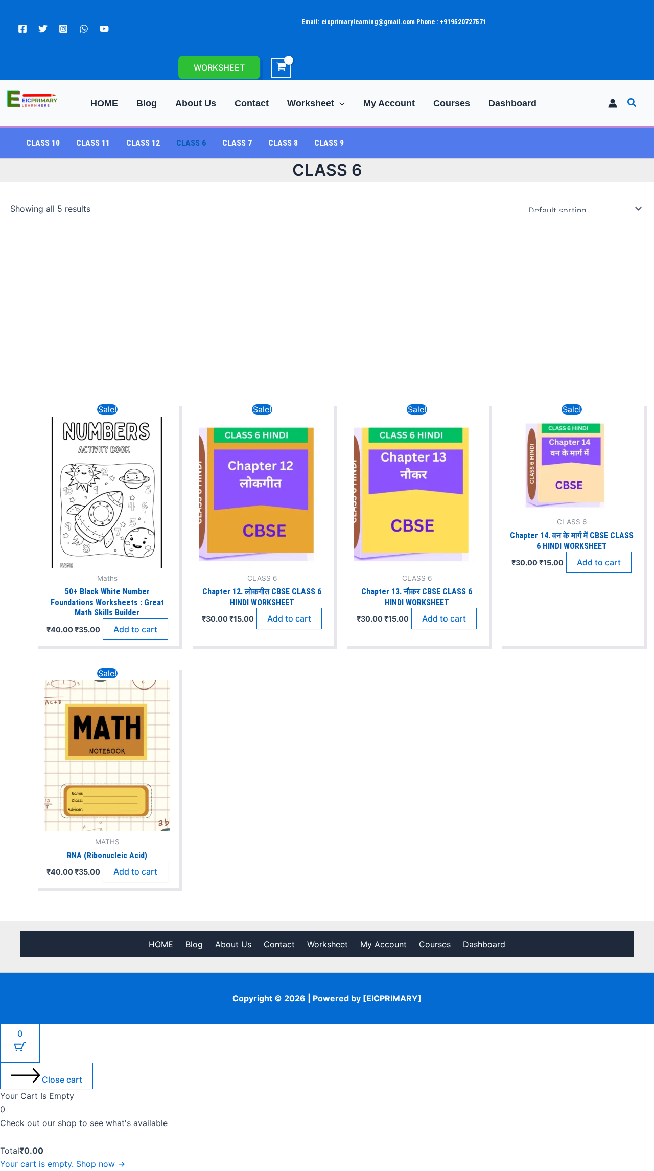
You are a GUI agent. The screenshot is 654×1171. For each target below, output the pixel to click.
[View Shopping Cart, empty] (281, 68)
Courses (435, 944)
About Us (233, 944)
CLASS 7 (237, 143)
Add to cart (135, 629)
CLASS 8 (283, 143)
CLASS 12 (143, 143)
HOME (161, 944)
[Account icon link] (612, 103)
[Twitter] (43, 28)
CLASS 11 (93, 143)
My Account (383, 944)
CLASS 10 (43, 143)
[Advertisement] (327, 310)
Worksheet (327, 944)
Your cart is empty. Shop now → (62, 1164)
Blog (194, 944)
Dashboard (484, 944)
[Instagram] (63, 28)
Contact (279, 944)
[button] (219, 67)
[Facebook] (22, 28)
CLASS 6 (191, 143)
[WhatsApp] (83, 28)
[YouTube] (104, 28)
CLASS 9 (329, 143)
